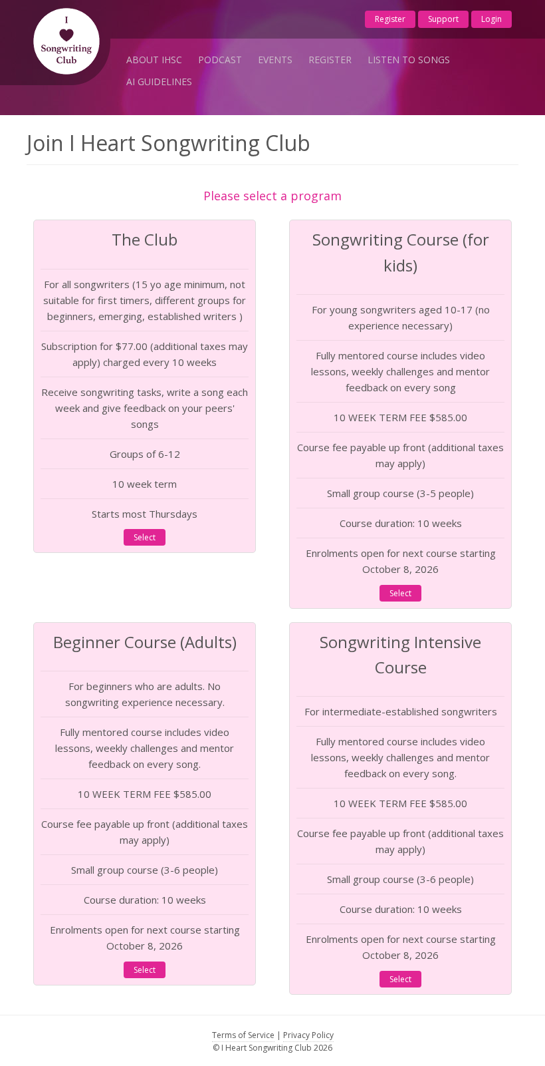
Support (443, 19)
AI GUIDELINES (159, 81)
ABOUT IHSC (154, 59)
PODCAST (220, 59)
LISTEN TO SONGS (409, 59)
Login (491, 19)
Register (390, 19)
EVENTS (275, 59)
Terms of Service (243, 1035)
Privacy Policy (308, 1035)
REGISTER (330, 59)
